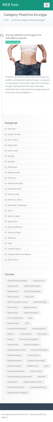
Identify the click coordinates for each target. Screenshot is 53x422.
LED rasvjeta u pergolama (28, 339)
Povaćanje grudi (14, 188)
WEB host (10, 4)
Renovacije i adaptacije (17, 205)
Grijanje (11, 156)
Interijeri (11, 161)
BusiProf (40, 414)
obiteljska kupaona (14, 355)
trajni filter (41, 376)
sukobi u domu (36, 371)
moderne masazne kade (16, 350)
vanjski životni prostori (16, 387)
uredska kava (12, 382)
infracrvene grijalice (31, 312)
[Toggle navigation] (47, 5)
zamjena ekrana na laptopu (17, 392)
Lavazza (10, 339)
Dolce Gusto (13, 150)
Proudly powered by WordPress (14, 414)
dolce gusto (29, 296)
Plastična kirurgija (13, 42)
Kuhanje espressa (38, 328)
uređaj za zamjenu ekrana (32, 382)
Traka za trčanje (14, 232)
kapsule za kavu (13, 323)
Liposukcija (12, 167)
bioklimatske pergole (32, 286)
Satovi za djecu (14, 216)
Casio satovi (13, 139)
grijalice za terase (30, 307)
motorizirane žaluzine (39, 350)
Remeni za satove (15, 199)
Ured (10, 243)
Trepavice (12, 238)
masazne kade (13, 344)
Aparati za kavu (14, 134)
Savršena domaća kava (16, 371)
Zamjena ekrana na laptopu (19, 254)
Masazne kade (14, 172)
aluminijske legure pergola (17, 281)
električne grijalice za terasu (18, 302)
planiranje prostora (15, 360)
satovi (46, 366)
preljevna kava (32, 366)
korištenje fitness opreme (17, 328)
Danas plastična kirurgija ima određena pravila (23, 36)
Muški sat (12, 178)
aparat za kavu (13, 286)
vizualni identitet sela (38, 387)
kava (27, 323)
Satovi (10, 210)
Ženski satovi (13, 259)
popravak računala (14, 366)
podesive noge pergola (36, 360)
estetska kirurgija (40, 302)
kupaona (11, 334)
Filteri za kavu (13, 307)
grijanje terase (13, 312)
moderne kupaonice (31, 344)
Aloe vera (12, 128)
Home (6, 20)
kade (30, 318)
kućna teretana (25, 334)
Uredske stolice (14, 248)
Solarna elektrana (15, 227)
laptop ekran (42, 334)
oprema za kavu (33, 355)
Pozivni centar (13, 194)
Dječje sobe (12, 145)
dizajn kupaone (13, 296)
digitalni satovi (13, 291)
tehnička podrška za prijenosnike (20, 376)
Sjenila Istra (12, 221)
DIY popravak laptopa (32, 291)
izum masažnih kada (15, 318)
